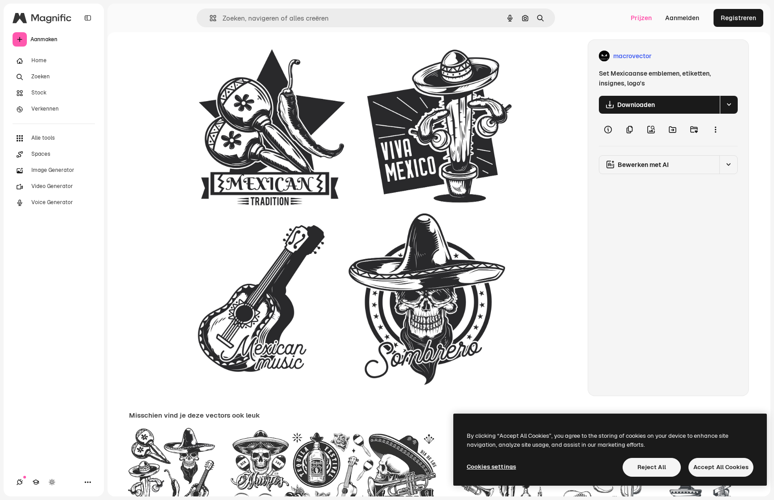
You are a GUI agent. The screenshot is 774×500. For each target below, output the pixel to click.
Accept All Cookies (720, 467)
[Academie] (36, 482)
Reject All (651, 467)
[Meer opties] (715, 130)
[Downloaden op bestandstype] (729, 105)
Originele (235, 56)
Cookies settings (491, 466)
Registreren (738, 18)
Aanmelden (682, 18)
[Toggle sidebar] (88, 18)
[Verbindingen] (20, 482)
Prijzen (641, 18)
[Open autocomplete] (209, 18)
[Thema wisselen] (52, 482)
